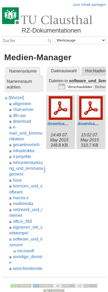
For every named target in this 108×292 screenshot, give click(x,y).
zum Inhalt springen (89, 4)
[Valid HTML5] (65, 285)
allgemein (22, 103)
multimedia (23, 203)
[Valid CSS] (87, 285)
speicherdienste (27, 268)
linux (17, 180)
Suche (50, 41)
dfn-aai (19, 115)
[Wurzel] (16, 97)
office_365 (22, 221)
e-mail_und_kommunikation (25, 133)
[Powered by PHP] (43, 285)
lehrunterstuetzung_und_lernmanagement (26, 168)
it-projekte (22, 156)
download (22, 121)
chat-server (23, 109)
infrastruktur (24, 150)
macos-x (21, 198)
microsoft (25, 251)
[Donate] (20, 285)
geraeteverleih (26, 144)
